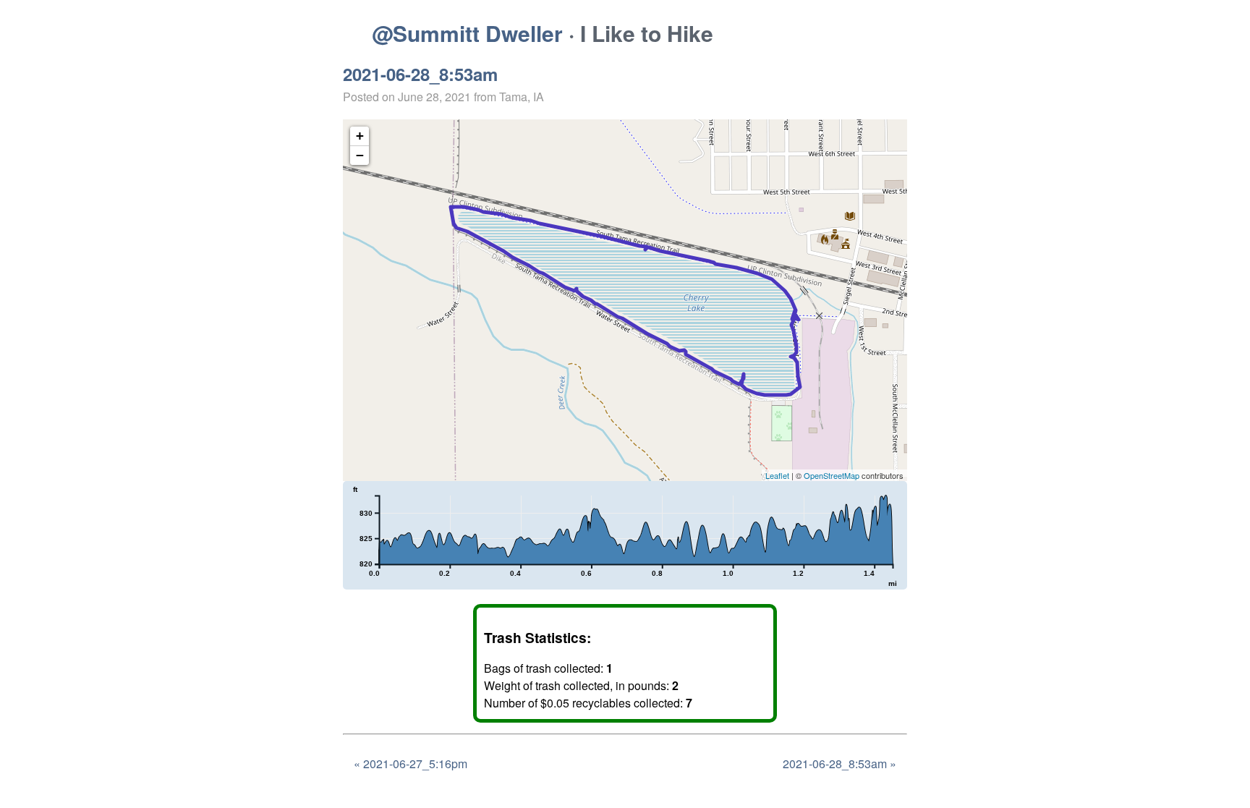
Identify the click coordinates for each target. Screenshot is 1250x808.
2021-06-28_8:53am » (839, 763)
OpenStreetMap (831, 475)
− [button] (360, 155)
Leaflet (777, 475)
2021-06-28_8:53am (420, 73)
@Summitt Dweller (467, 32)
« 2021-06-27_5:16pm (410, 763)
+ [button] (360, 135)
